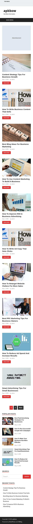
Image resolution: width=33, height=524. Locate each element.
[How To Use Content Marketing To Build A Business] (16, 167)
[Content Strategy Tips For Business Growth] (16, 63)
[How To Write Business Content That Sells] (16, 98)
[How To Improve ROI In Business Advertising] (16, 202)
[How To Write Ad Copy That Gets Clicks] (16, 237)
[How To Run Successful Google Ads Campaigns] (7, 429)
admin (13, 79)
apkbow (10, 11)
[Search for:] (16, 477)
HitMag (20, 521)
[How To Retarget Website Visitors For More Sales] (16, 272)
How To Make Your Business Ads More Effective (21, 440)
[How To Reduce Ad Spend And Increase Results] (16, 342)
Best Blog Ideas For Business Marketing (15, 496)
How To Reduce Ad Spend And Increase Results (21, 461)
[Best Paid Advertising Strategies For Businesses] (7, 418)
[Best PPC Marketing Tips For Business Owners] (16, 307)
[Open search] (28, 20)
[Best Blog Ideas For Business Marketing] (16, 133)
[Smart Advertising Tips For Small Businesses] (16, 377)
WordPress (12, 521)
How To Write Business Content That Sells (16, 493)
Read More (5, 82)
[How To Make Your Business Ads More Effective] (7, 439)
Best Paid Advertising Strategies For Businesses (22, 420)
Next (20, 407)
